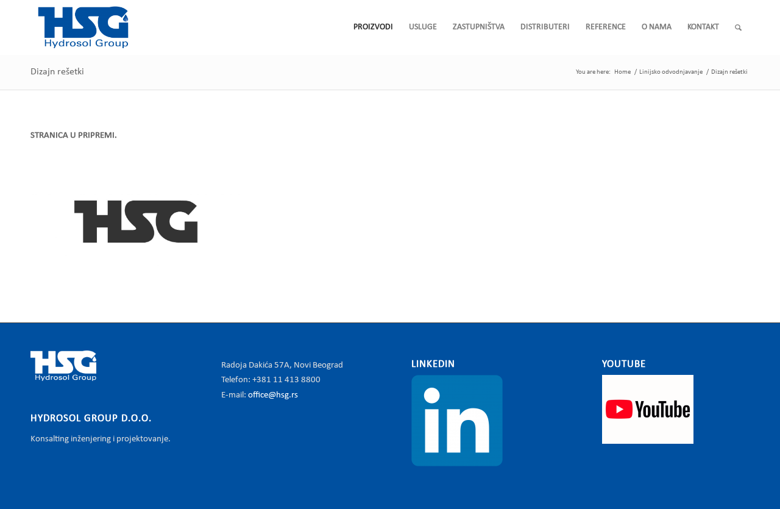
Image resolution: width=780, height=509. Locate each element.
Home (622, 72)
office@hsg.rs (273, 395)
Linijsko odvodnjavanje (671, 72)
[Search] (738, 27)
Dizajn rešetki (57, 72)
